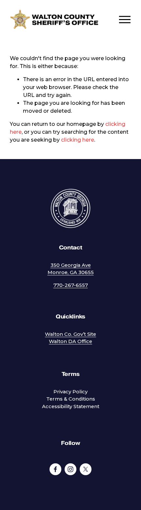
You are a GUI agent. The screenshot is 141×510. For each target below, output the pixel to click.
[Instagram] (70, 469)
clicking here (77, 140)
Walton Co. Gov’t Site (70, 334)
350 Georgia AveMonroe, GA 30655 (71, 268)
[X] (85, 469)
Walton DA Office (70, 341)
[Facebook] (55, 469)
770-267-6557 (70, 285)
